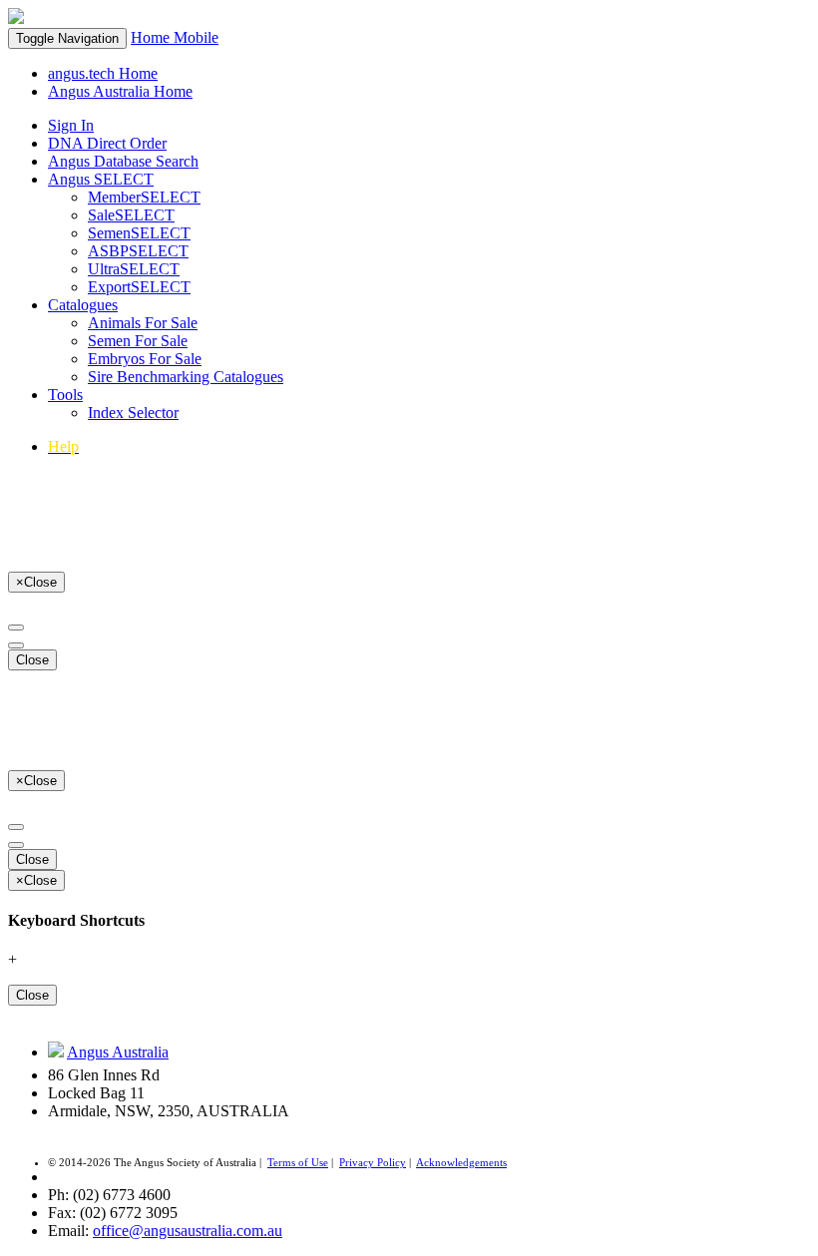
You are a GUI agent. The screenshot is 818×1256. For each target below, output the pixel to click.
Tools (65, 394)
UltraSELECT (134, 268)
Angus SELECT (101, 179)
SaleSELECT (131, 215)
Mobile (196, 37)
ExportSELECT (139, 286)
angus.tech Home (103, 73)
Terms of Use (297, 1162)
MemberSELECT (144, 197)
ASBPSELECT (138, 250)
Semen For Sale (138, 340)
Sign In (71, 125)
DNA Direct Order (107, 143)
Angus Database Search (123, 161)
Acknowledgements (461, 1162)
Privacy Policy (372, 1162)
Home (152, 37)
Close (32, 659)
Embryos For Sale (145, 358)
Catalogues (83, 304)
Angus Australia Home (120, 91)
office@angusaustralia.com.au (187, 1230)
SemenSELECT (139, 232)
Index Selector (133, 412)
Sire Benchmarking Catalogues (185, 376)
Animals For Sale (143, 322)
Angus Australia (118, 1052)
